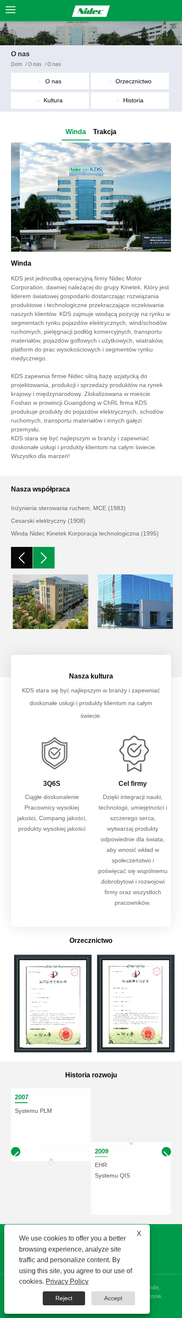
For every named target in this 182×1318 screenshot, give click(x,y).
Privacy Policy (67, 1281)
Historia (133, 100)
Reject (63, 1298)
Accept (113, 1298)
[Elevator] (91, 197)
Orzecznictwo (134, 81)
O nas (34, 64)
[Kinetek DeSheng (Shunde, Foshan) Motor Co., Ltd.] (91, 10)
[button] (166, 1151)
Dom (16, 64)
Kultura (53, 100)
